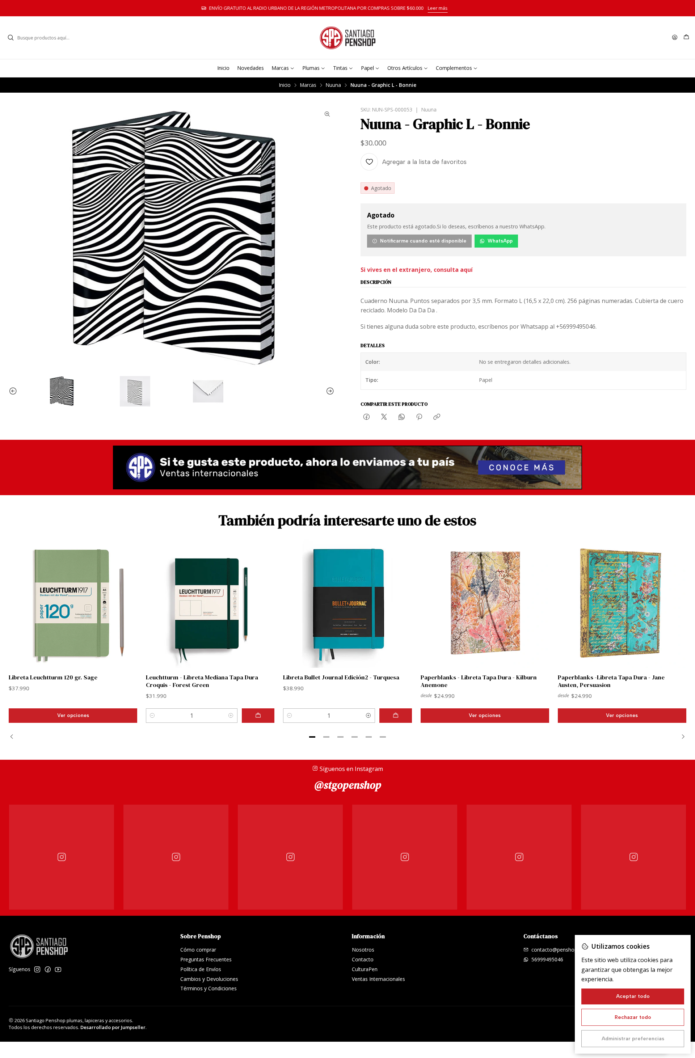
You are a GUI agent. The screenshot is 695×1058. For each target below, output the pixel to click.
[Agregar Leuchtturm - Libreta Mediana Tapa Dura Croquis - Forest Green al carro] (258, 715)
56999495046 (547, 959)
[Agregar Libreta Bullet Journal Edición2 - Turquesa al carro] (395, 715)
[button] (312, 737)
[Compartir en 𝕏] (384, 417)
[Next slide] (329, 391)
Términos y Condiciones (208, 988)
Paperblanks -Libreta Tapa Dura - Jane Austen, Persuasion (611, 681)
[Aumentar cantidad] (231, 715)
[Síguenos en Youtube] (58, 969)
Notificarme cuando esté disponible (423, 241)
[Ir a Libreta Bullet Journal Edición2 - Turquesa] (347, 603)
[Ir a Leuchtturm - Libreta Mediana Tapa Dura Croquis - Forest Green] (210, 603)
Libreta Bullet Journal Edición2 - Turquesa (341, 677)
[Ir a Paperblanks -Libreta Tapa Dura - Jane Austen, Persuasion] (622, 603)
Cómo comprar (198, 949)
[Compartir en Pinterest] (419, 417)
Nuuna (333, 85)
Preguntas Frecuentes (206, 959)
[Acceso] (674, 38)
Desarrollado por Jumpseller (113, 1027)
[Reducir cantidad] (152, 715)
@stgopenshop (347, 784)
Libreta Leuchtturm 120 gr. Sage (53, 677)
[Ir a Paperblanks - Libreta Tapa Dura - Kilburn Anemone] (485, 603)
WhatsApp (500, 241)
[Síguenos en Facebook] (47, 969)
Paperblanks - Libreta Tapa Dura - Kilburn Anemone (479, 681)
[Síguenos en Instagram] (37, 969)
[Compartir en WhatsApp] (402, 417)
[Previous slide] (14, 391)
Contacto (363, 959)
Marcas (308, 85)
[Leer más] (347, 468)
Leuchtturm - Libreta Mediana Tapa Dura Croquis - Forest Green (202, 681)
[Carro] (686, 37)
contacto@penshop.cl (556, 949)
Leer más (461, 8)
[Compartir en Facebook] (366, 417)
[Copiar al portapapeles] (437, 417)
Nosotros (363, 949)
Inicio (285, 85)
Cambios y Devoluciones (209, 978)
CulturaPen (365, 969)
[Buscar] (10, 37)
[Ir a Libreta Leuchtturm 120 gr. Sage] (73, 603)
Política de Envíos (200, 969)
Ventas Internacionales (378, 978)
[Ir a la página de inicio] (347, 37)
